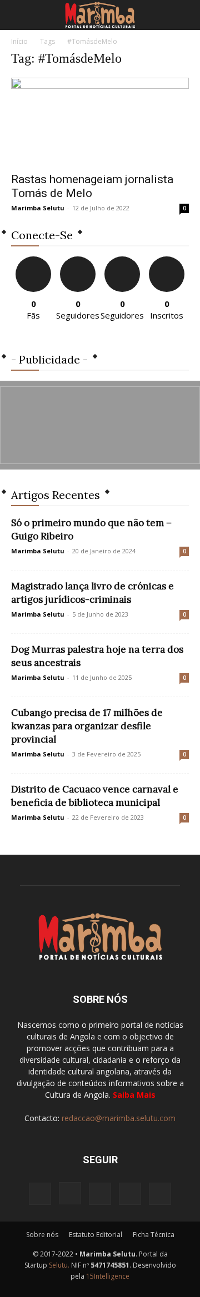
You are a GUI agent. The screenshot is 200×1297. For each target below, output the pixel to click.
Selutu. (59, 1265)
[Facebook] (40, 1194)
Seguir (78, 260)
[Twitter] (130, 1194)
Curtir (33, 260)
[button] (19, 15)
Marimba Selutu (37, 208)
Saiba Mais (134, 1094)
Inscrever (166, 260)
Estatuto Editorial (95, 1234)
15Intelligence (107, 1276)
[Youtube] (160, 1194)
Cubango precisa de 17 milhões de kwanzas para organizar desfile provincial (87, 725)
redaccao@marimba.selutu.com (119, 1118)
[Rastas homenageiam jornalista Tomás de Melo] (100, 121)
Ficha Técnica (153, 1234)
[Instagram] (70, 1193)
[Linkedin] (100, 1194)
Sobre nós (42, 1234)
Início (19, 41)
